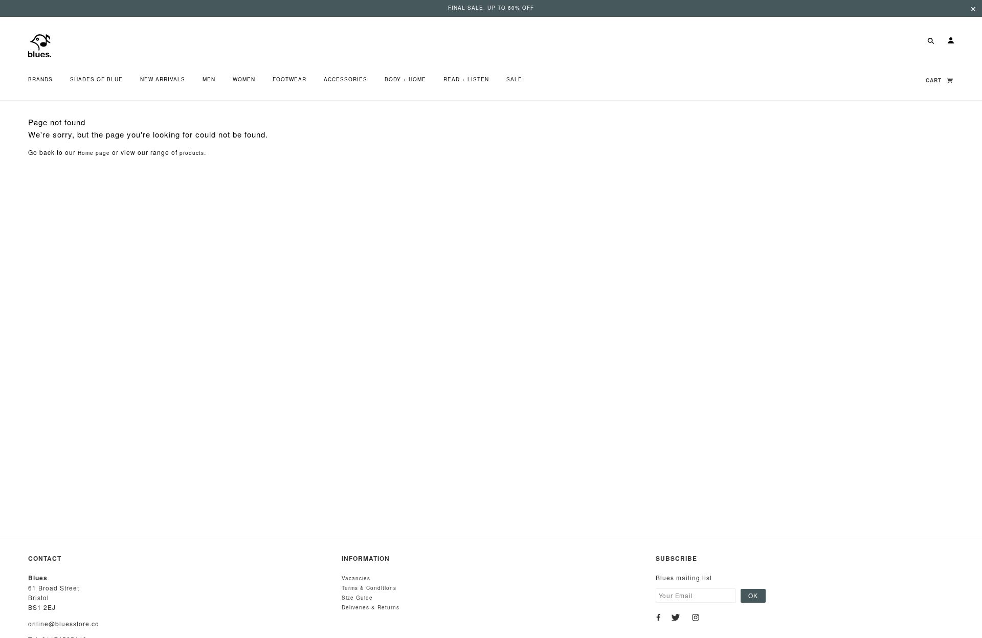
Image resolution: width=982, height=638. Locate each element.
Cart (935, 80)
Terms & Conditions (369, 587)
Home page (94, 152)
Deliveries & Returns (370, 607)
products (192, 152)
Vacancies (356, 578)
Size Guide (357, 597)
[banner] (39, 44)
